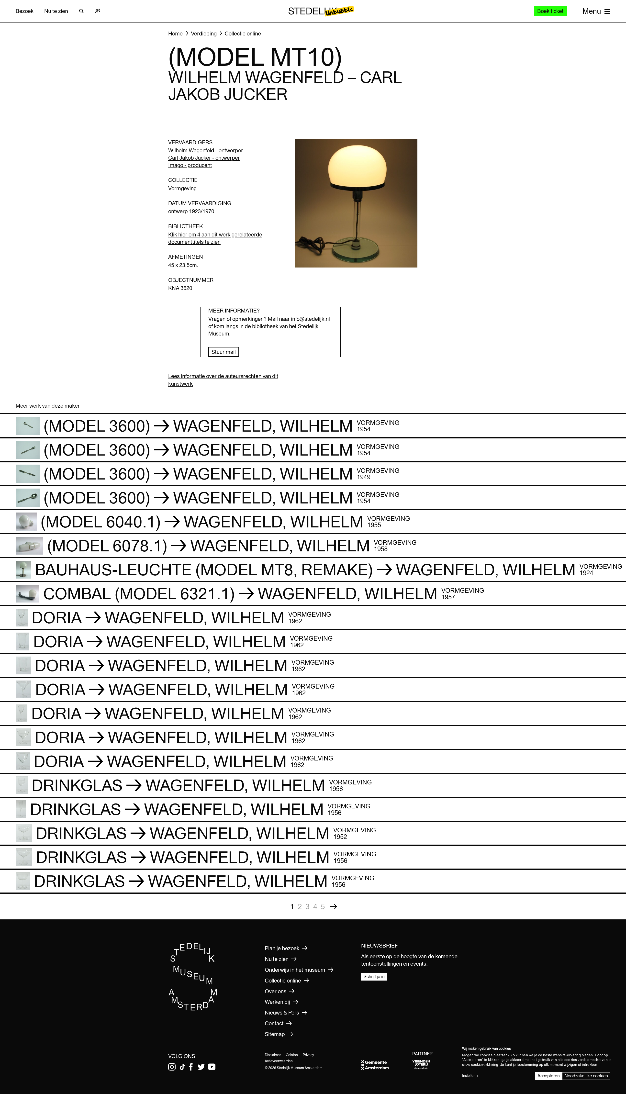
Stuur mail (224, 352)
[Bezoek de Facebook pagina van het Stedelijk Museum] (190, 1067)
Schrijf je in (374, 976)
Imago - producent (190, 165)
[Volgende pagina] (333, 907)
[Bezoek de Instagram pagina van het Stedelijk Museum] (172, 1067)
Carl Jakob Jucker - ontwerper (204, 158)
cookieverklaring (484, 1065)
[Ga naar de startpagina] (193, 1009)
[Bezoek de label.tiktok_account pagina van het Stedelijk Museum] (182, 1067)
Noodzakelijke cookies (586, 1075)
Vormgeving (182, 188)
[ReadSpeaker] (97, 11)
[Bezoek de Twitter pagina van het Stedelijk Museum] (201, 1067)
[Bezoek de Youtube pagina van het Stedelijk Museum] (211, 1067)
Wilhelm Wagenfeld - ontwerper (205, 150)
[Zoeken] (81, 11)
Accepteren (548, 1075)
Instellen (468, 1076)
